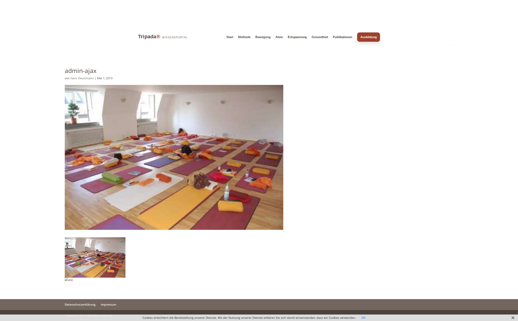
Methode (244, 37)
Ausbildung (368, 37)
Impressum (108, 304)
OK (364, 318)
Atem (279, 37)
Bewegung (263, 37)
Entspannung (297, 37)
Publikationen (342, 37)
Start (229, 37)
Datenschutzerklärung (80, 304)
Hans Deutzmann (82, 78)
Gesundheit (320, 37)
